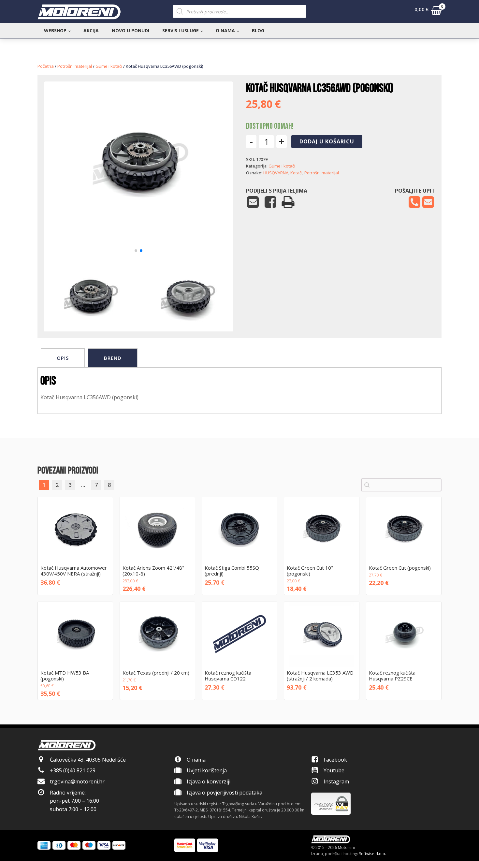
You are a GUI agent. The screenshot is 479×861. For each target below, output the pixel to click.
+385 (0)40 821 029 (72, 770)
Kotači (296, 173)
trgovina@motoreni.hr (77, 781)
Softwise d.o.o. (372, 853)
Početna (45, 66)
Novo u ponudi (130, 30)
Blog (258, 30)
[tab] (63, 357)
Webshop (55, 30)
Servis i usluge (180, 30)
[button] (428, 11)
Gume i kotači (108, 66)
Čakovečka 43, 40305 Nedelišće (88, 759)
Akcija (91, 30)
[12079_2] (138, 242)
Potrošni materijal (74, 66)
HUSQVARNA (275, 173)
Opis (63, 358)
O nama (225, 30)
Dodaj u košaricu (326, 141)
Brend (113, 358)
